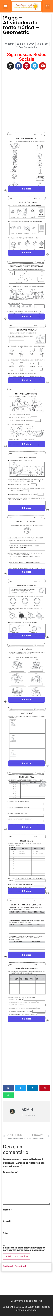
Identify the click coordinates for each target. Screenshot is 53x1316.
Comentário (11, 1172)
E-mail (8, 1221)
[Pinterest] (26, 66)
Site (5, 1233)
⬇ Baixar (26, 188)
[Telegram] (34, 66)
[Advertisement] (26, 99)
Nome (7, 1209)
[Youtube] (42, 66)
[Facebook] (18, 66)
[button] (5, 6)
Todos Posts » (28, 1115)
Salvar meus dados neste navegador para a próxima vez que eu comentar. (24, 1248)
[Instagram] (10, 66)
